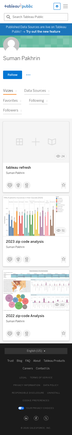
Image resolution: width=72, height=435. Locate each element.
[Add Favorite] (63, 185)
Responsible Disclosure (28, 393)
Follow (12, 75)
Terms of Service (41, 377)
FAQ (27, 360)
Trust (10, 360)
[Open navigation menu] (65, 6)
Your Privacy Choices (40, 408)
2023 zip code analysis (25, 242)
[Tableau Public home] (18, 6)
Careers (28, 368)
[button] (26, 418)
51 (63, 230)
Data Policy (51, 385)
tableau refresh (18, 167)
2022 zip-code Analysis (25, 316)
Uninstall (53, 393)
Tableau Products (54, 360)
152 (62, 304)
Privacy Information (26, 385)
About (37, 360)
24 (63, 156)
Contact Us (43, 368)
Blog (19, 360)
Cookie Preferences (36, 400)
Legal (23, 377)
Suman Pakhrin (15, 173)
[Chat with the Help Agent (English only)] (57, 6)
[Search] (8, 17)
